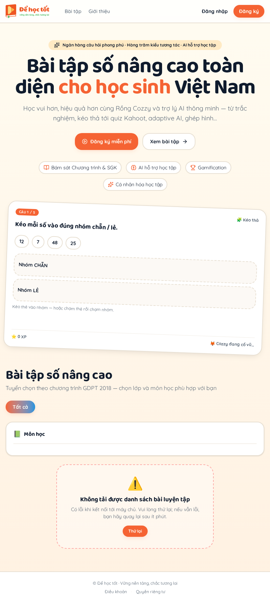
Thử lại (135, 531)
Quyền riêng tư (150, 591)
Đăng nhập (215, 11)
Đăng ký (249, 11)
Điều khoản (116, 591)
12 (21, 241)
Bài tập (73, 11)
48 (55, 242)
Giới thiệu (99, 11)
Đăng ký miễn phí (110, 141)
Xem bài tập (164, 141)
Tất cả (20, 407)
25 (73, 243)
